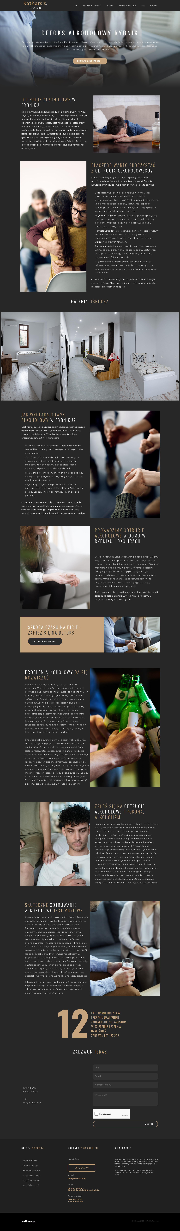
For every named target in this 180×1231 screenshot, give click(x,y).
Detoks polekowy (29, 1165)
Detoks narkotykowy (30, 1170)
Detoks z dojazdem (127, 5)
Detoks (110, 5)
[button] (90, 61)
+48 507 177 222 (35, 8)
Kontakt (153, 5)
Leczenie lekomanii (30, 1185)
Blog (143, 5)
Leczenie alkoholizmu (31, 1175)
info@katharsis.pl (76, 1178)
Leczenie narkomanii (30, 1180)
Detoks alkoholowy (30, 1160)
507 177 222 (111, 1035)
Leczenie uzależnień (92, 5)
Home (76, 5)
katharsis (35, 3)
